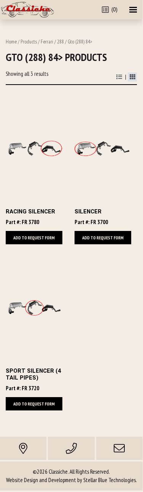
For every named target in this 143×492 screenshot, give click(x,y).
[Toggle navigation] (133, 9)
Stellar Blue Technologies (109, 480)
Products (29, 41)
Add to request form (34, 237)
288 (60, 41)
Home (11, 41)
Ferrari (47, 41)
